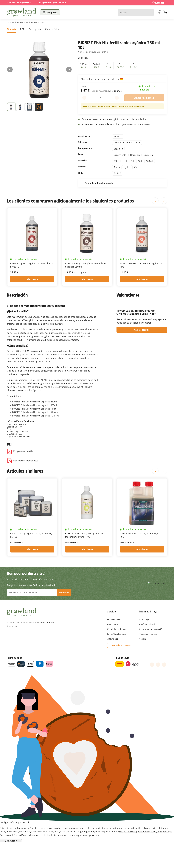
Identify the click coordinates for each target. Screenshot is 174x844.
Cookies (142, 639)
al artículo (32, 278)
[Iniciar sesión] (159, 12)
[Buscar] (150, 12)
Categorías (51, 12)
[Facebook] (152, 664)
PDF (22, 29)
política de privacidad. (89, 835)
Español (159, 2)
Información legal (148, 611)
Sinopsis (11, 29)
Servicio (111, 611)
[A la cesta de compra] (165, 12)
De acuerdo (11, 840)
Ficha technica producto (25, 460)
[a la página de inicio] (22, 12)
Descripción (35, 29)
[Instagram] (164, 664)
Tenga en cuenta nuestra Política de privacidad (31, 585)
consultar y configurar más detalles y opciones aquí (145, 831)
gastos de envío (115, 91)
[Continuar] (69, 69)
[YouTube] (158, 664)
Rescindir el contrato (121, 645)
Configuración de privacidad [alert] (14, 822)
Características (52, 29)
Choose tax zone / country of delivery (100, 79)
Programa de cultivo (23, 451)
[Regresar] (10, 69)
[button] (11, 107)
